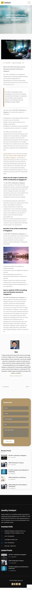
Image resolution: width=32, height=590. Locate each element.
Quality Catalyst (7, 153)
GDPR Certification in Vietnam (16, 462)
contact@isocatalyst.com (10, 539)
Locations (19, 62)
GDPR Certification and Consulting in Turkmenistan (18, 485)
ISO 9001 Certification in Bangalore (17, 455)
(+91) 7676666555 (9, 536)
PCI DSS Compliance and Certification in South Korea (19, 470)
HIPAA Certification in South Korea (17, 477)
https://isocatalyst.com (16, 376)
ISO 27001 (14, 155)
